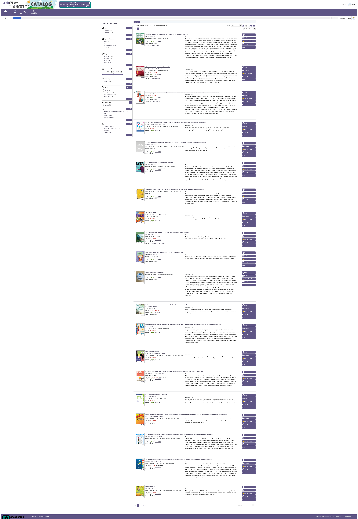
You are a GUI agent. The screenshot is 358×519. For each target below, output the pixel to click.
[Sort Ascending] (243, 25)
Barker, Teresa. (108, 92)
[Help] (354, 18)
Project (349, 18)
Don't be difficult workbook (152, 351)
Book (105, 41)
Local (136, 22)
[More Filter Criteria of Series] (127, 124)
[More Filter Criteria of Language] (127, 79)
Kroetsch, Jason (163, 214)
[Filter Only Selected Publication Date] (130, 69)
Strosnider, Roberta (152, 373)
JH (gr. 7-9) (107, 60)
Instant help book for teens (110, 128)
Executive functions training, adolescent (156, 394)
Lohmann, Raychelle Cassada (154, 68)
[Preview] (251, 25)
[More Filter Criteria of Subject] (127, 109)
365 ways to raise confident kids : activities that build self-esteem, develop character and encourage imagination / (175, 122)
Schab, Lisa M (150, 234)
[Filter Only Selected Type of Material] (130, 39)
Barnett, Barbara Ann (160, 124)
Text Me (246, 44)
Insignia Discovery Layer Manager (40, 516)
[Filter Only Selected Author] (130, 87)
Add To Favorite (248, 41)
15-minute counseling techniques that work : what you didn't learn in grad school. (166, 34)
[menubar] (249, 47)
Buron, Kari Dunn (151, 144)
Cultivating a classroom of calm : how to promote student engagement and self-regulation (169, 304)
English (106, 81)
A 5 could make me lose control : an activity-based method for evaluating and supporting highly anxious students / (175, 142)
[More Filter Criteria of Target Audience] (127, 54)
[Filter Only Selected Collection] (130, 28)
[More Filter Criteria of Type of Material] (127, 39)
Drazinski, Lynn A (151, 396)
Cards (105, 47)
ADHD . (106, 113)
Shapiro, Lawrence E (152, 353)
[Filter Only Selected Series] (130, 124)
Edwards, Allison (151, 36)
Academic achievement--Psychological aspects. (115, 111)
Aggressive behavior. (109, 117)
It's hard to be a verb (150, 486)
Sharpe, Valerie (161, 373)
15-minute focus (108, 126)
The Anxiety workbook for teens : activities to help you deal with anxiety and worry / (167, 232)
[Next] (146, 29)
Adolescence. (107, 115)
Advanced (342, 18)
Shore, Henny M (162, 353)
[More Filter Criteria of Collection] (127, 28)
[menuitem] (249, 47)
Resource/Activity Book (110, 45)
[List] (245, 25)
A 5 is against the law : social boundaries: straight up (159, 162)
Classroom (107, 30)
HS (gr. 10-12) (107, 62)
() (111, 30)
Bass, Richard (107, 96)
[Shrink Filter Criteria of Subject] (130, 120)
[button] (11, 18)
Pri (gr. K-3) (107, 56)
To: (114, 71)
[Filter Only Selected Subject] (130, 109)
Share (245, 35)
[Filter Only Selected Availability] (130, 102)
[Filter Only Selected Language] (130, 79)
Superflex (106, 130)
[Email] (254, 25)
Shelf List (246, 38)
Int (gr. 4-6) (106, 58)
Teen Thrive (150, 326)
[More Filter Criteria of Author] (127, 87)
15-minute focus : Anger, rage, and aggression (157, 67)
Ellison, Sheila (150, 124)
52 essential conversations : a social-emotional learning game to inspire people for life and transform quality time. (175, 189)
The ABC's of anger (150, 212)
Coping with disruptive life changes (154, 272)
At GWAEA (158, 42)
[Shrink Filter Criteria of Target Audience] (130, 65)
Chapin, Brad (150, 416)
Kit (104, 43)
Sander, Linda (154, 214)
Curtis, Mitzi (159, 436)
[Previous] (135, 29)
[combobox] (6, 18)
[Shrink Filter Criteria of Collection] (130, 35)
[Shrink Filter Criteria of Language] (130, 84)
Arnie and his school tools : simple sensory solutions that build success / (164, 252)
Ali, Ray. (106, 90)
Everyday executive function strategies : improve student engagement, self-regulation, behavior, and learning (174, 371)
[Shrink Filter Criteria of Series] (130, 135)
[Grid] (248, 25)
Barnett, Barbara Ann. (109, 94)
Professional (107, 32)
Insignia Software (327, 516)
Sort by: (228, 25)
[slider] (102, 74)
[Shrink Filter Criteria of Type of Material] (130, 50)
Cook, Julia (150, 488)
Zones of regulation (109, 132)
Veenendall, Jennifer (152, 254)
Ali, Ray (149, 214)
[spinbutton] (108, 72)
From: (103, 71)
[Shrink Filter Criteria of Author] (130, 99)
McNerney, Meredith (152, 306)
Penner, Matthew (158, 416)
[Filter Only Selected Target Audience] (130, 54)
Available (106, 105)
